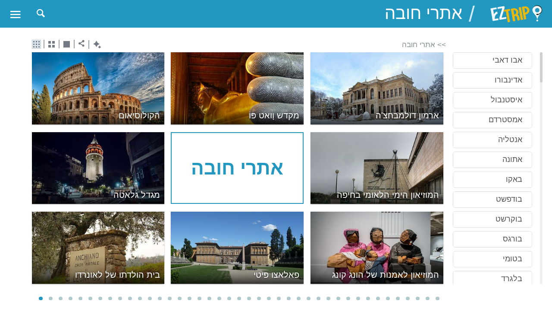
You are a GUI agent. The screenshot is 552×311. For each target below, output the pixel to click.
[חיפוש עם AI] (95, 44)
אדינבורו (508, 80)
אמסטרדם (505, 119)
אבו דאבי (507, 60)
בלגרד (511, 278)
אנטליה (510, 139)
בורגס (512, 239)
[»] (440, 169)
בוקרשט (509, 219)
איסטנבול (506, 99)
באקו (514, 179)
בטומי (512, 258)
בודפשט (509, 199)
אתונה (512, 159)
